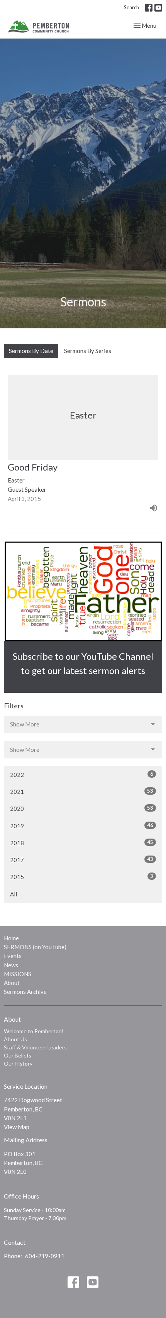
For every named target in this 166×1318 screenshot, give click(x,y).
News (11, 965)
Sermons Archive (25, 991)
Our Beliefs (17, 1055)
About (12, 982)
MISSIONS (17, 973)
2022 (81, 774)
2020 (81, 808)
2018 (81, 842)
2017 (81, 859)
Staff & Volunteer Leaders (35, 1047)
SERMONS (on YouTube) (35, 946)
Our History (18, 1063)
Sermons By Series (87, 350)
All (13, 894)
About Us (15, 1039)
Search (131, 7)
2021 (81, 791)
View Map (16, 1126)
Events (13, 955)
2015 (81, 876)
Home (11, 938)
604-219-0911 (44, 1255)
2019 (81, 825)
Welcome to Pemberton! (34, 1031)
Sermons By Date (31, 350)
